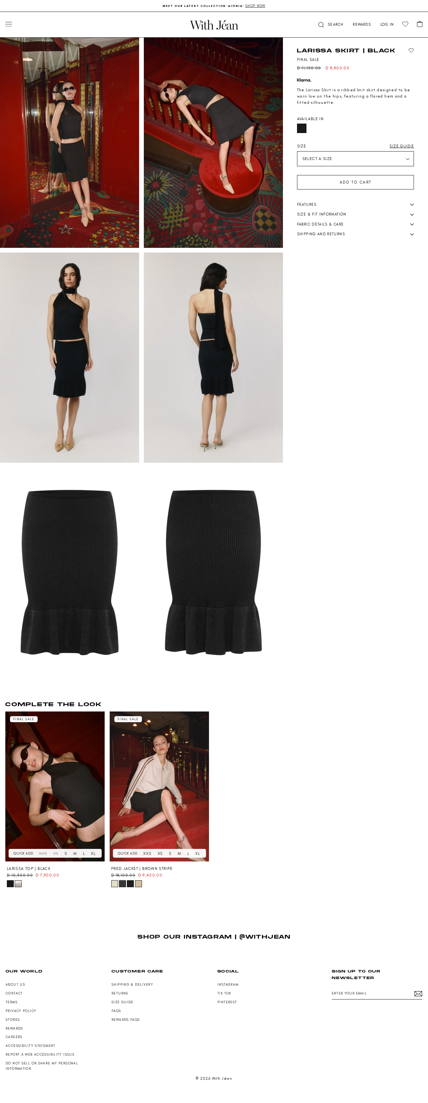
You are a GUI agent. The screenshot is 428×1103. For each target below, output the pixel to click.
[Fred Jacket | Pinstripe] (122, 883)
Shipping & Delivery (132, 985)
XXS (43, 853)
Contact (14, 993)
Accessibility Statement (30, 1046)
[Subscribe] (418, 994)
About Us (15, 985)
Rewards (14, 1028)
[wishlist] (405, 24)
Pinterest (227, 1002)
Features (307, 204)
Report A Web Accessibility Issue (40, 1054)
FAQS (116, 1011)
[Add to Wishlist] (411, 51)
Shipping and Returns (321, 234)
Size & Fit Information (322, 214)
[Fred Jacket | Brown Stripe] (159, 786)
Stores (13, 1020)
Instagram (227, 985)
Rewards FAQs (126, 1020)
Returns (120, 993)
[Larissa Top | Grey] (18, 883)
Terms (12, 1002)
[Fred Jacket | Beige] (138, 883)
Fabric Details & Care (320, 224)
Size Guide (122, 1002)
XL (93, 853)
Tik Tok (224, 993)
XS (56, 853)
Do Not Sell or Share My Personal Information (42, 1066)
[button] (330, 24)
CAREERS (14, 1037)
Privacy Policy (21, 1011)
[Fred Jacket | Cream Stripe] (130, 883)
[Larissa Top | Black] (55, 786)
